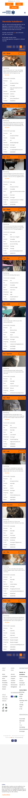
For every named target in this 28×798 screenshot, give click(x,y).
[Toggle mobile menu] (25, 12)
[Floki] (14, 405)
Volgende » (22, 49)
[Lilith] (14, 311)
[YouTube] (6, 708)
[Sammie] (14, 361)
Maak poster (21, 53)
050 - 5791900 (17, 1)
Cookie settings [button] (6, 794)
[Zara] (14, 265)
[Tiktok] (3, 708)
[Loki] (14, 458)
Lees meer (7, 74)
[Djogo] (14, 60)
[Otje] (14, 608)
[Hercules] (14, 512)
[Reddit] (6, 711)
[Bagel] (14, 216)
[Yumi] (14, 113)
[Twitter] (6, 705)
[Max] (14, 559)
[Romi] (14, 164)
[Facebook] (3, 705)
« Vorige (9, 46)
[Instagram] (3, 711)
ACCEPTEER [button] (14, 794)
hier (14, 32)
